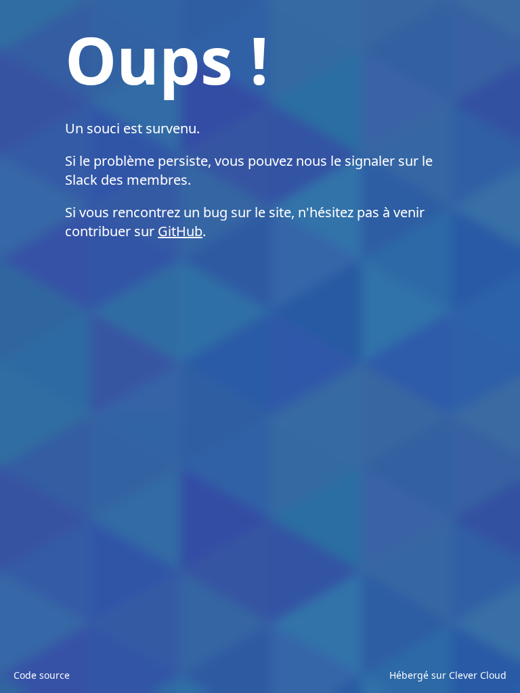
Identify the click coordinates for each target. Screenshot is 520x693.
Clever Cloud (477, 675)
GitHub (180, 231)
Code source (42, 675)
